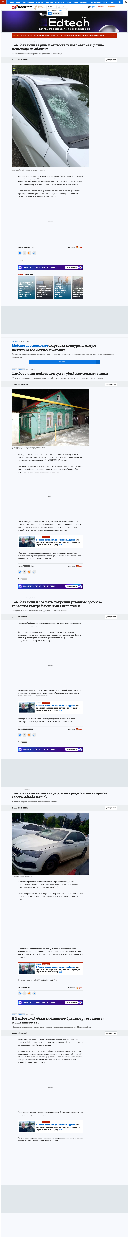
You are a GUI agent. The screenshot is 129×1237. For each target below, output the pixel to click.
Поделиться (112, 60)
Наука (105, 2)
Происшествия (94, 35)
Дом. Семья (15, 341)
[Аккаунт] (126, 2)
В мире (68, 2)
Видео (18, 2)
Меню (3, 2)
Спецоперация (28, 2)
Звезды (75, 2)
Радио (92, 7)
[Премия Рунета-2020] (38, 7)
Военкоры (40, 35)
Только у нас (32, 35)
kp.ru (80, 247)
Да (50, 13)
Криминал (24, 579)
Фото (12, 2)
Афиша (102, 35)
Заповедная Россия (81, 35)
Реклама (101, 7)
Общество (49, 2)
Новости (23, 35)
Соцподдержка (95, 2)
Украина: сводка (50, 35)
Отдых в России (69, 35)
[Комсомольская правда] (22, 7)
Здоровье (83, 2)
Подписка (111, 7)
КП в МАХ (59, 35)
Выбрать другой (57, 13)
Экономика (59, 2)
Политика (39, 2)
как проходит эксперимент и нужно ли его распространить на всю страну (58, 542)
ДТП (22, 260)
